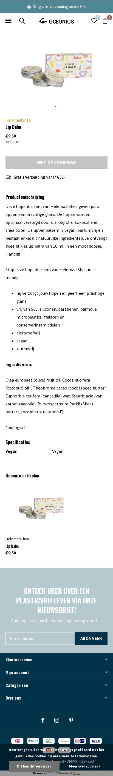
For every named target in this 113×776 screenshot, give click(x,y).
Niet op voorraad (56, 162)
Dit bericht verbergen (34, 766)
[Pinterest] (71, 720)
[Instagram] (56, 720)
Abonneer (91, 638)
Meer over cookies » (84, 766)
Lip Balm (12, 546)
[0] (105, 21)
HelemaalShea (18, 120)
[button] (8, 21)
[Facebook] (42, 720)
